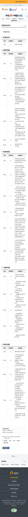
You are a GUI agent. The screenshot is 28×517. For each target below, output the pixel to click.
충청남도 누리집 (4, 464)
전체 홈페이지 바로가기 (22, 1)
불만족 (18, 440)
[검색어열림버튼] (22, 9)
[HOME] (3, 18)
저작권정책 (14, 481)
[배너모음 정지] (24, 461)
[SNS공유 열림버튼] (22, 25)
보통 (14, 440)
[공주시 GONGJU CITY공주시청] (4, 9)
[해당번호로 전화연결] (11, 44)
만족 (10, 440)
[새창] (13, 9)
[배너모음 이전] (22, 461)
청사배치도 (14, 492)
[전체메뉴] (26, 9)
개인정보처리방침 (14, 477)
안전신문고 (23, 464)
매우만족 (5, 440)
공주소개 (8, 18)
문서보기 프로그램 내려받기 (14, 485)
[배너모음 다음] (26, 461)
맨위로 (13, 456)
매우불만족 (5, 442)
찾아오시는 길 (14, 496)
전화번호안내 (14, 20)
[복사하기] (25, 25)
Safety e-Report (15, 464)
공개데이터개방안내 (14, 489)
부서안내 (14, 18)
